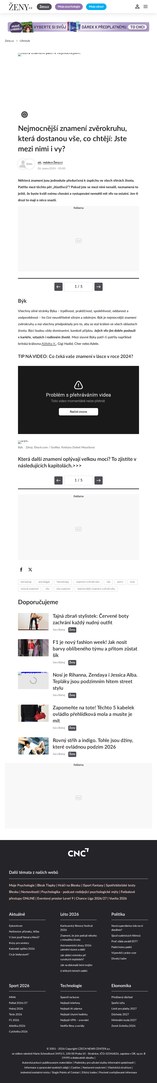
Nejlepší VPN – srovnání (74, 1020)
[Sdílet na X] (30, 569)
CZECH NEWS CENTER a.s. (94, 1049)
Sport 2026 (19, 986)
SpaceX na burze (69, 997)
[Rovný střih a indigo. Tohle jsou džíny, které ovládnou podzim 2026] (33, 747)
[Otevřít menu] (145, 6)
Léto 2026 (69, 914)
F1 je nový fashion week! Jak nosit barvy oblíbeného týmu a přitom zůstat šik (95, 649)
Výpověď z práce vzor (123, 953)
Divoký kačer (119, 958)
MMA (12, 997)
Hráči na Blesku (69, 885)
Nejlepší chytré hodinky (74, 1014)
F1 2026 (14, 1020)
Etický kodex (89, 1072)
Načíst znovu (78, 411)
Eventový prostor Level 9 (55, 898)
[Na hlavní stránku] (21, 6)
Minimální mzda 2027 (124, 1020)
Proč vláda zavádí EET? (124, 941)
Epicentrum (15, 926)
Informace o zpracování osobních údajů (46, 1067)
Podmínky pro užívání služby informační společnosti (104, 1063)
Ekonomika (121, 986)
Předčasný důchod (121, 997)
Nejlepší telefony (70, 1003)
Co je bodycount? (19, 954)
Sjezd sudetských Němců (125, 936)
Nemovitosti (30, 892)
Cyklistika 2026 (18, 1031)
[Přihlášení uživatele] (137, 6)
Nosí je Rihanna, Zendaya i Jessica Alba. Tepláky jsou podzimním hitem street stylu (95, 682)
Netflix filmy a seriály (72, 1026)
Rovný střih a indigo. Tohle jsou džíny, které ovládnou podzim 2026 (93, 744)
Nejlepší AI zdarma (71, 1009)
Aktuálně (17, 914)
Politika (118, 914)
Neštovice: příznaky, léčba (24, 931)
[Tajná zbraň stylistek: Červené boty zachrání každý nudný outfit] (33, 623)
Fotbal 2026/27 (18, 1003)
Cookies (75, 1067)
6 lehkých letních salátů (73, 971)
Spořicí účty (118, 1003)
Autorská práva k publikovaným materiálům (47, 1063)
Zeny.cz (9, 41)
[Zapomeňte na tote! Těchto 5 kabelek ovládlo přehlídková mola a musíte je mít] (33, 718)
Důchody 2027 (120, 1014)
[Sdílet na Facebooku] (21, 569)
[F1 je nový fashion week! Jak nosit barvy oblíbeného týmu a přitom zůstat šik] (33, 652)
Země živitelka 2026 (123, 1026)
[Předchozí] (58, 287)
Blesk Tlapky (46, 885)
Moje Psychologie (22, 885)
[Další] (98, 287)
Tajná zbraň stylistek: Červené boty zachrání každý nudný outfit (91, 619)
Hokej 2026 (16, 1009)
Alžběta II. (48, 343)
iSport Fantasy (93, 885)
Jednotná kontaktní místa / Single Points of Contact (50, 1072)
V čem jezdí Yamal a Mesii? (24, 937)
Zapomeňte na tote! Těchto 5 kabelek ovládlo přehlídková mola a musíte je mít (93, 714)
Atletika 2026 (17, 1026)
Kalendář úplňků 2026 (22, 949)
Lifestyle (25, 41)
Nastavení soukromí (94, 1067)
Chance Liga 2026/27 (91, 898)
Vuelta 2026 (118, 898)
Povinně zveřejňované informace (118, 1072)
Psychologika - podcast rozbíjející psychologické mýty (79, 892)
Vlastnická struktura (119, 1067)
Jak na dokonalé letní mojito (76, 965)
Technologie (71, 986)
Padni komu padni (121, 947)
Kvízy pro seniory (19, 943)
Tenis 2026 (15, 1014)
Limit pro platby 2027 (124, 1009)
